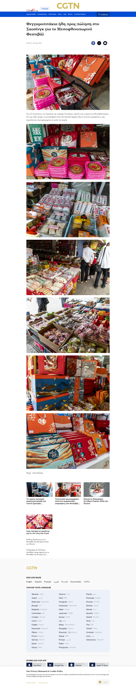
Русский (64, 582)
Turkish (92, 628)
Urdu (90, 636)
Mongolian (66, 628)
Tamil (90, 621)
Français (47, 582)
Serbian (92, 605)
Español (38, 582)
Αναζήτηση (104, 14)
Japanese (66, 613)
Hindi (63, 598)
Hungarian (66, 602)
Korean (64, 617)
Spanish (92, 613)
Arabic (37, 598)
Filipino (38, 632)
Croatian (38, 617)
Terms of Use (43, 683)
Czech (37, 621)
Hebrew (64, 594)
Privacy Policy (30, 683)
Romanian (93, 598)
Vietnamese (95, 640)
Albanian (38, 594)
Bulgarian (39, 609)
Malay (67, 625)
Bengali (36, 605)
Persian (65, 640)
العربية (56, 582)
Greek (38, 643)
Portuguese (67, 647)
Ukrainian (94, 632)
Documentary (75, 582)
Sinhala (91, 609)
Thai (90, 625)
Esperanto (40, 628)
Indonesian (68, 605)
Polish (64, 643)
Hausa (37, 647)
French (38, 636)
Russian (92, 602)
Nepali (63, 636)
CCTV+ (87, 582)
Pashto (91, 594)
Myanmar (68, 632)
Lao (62, 621)
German (38, 640)
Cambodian (38, 613)
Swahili (92, 617)
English (29, 582)
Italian (64, 609)
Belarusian (40, 602)
